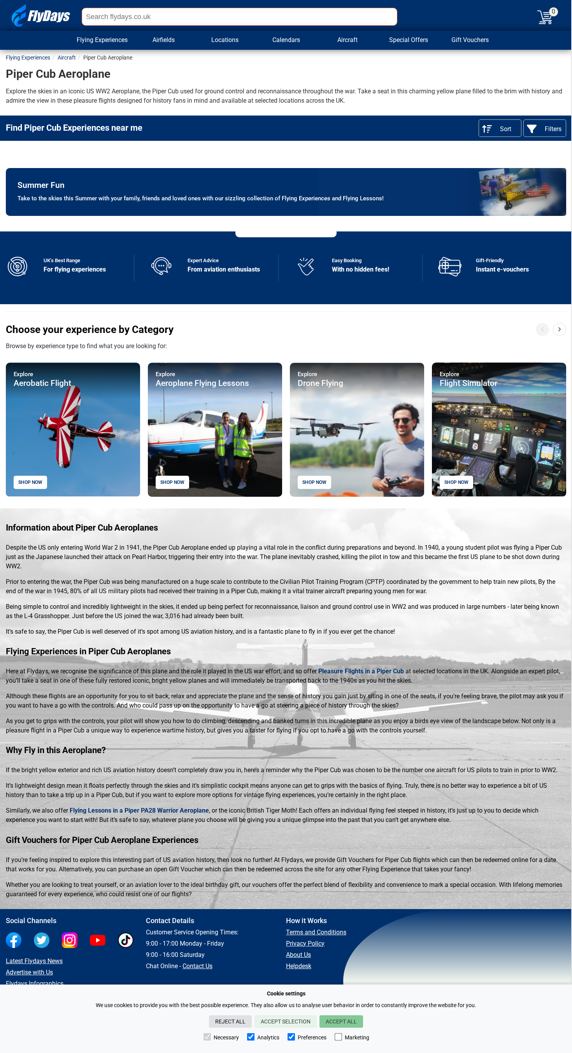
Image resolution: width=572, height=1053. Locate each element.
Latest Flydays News (34, 961)
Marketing (357, 1037)
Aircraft (347, 40)
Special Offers (408, 40)
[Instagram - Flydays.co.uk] (71, 941)
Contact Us (197, 966)
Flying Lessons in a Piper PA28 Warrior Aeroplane (139, 810)
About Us (298, 954)
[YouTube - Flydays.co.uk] (99, 941)
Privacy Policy (305, 943)
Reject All (230, 1021)
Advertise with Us (29, 972)
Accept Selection (286, 1021)
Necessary (226, 1037)
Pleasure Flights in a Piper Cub (361, 671)
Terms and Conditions (316, 932)
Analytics (268, 1037)
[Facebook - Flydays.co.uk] (15, 941)
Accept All (341, 1021)
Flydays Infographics (34, 983)
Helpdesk (298, 966)
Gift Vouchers (470, 40)
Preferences (312, 1037)
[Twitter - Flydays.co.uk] (43, 941)
